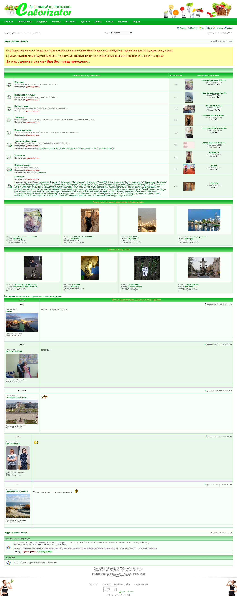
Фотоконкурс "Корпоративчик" (53, 190)
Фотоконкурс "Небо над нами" (53, 184)
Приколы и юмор (22, 165)
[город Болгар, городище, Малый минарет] (189, 102)
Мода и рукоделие (23, 130)
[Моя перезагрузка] (18, 469)
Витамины (70, 21)
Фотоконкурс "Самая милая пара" (28, 196)
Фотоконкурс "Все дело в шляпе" (141, 190)
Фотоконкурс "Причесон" (73, 188)
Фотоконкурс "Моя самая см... (25, 286)
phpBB (106, 574)
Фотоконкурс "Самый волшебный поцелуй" (89, 192)
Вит (202, 28)
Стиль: (107, 33)
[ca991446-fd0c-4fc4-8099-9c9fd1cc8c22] (189, 125)
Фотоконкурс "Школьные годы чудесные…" (44, 188)
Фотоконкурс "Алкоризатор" (46, 194)
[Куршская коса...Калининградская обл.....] (18, 517)
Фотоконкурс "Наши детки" (85, 186)
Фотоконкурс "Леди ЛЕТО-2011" (27, 190)
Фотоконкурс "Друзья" (106, 186)
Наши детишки (21, 106)
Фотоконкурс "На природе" (156, 182)
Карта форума (141, 584)
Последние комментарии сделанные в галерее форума (32, 296)
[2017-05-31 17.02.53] (22, 377)
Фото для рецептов (85, 148)
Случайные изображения (118, 250)
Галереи (182, 28)
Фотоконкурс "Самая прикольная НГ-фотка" (143, 194)
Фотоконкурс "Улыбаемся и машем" (58, 186)
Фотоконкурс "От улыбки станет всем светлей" (107, 190)
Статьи (109, 21)
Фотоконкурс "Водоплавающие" (146, 188)
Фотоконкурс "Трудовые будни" (27, 184)
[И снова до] (189, 162)
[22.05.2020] (189, 190)
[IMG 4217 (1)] (147, 231)
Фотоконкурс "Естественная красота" (128, 182)
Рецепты (56, 21)
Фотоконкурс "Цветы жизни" (92, 194)
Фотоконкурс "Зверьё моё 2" (96, 188)
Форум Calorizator (12, 41)
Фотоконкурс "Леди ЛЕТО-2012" (99, 182)
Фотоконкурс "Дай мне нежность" (129, 186)
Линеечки (123, 21)
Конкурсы (19, 177)
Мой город (19, 82)
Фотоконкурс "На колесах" (69, 194)
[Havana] (22, 331)
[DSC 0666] (90, 279)
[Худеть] (189, 173)
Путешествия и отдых (24, 95)
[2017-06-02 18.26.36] (189, 112)
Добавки (85, 21)
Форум (136, 21)
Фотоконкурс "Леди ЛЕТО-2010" (120, 196)
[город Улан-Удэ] (204, 278)
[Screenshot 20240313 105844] (189, 138)
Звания (229, 28)
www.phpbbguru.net (134, 570)
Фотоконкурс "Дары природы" (73, 182)
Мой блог (194, 28)
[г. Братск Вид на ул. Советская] (22, 423)
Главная (9, 21)
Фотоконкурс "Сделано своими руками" (110, 184)
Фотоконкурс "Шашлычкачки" (121, 188)
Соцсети (106, 584)
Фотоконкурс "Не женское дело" (79, 184)
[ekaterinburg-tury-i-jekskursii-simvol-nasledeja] (204, 230)
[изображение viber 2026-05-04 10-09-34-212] (189, 90)
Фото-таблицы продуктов (104, 148)
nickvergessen (136, 568)
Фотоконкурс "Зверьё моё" (95, 196)
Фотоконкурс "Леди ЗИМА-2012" (140, 184)
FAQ (210, 28)
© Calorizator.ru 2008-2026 (118, 595)
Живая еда (41, 172)
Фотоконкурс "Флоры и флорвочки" (56, 192)
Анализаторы (25, 21)
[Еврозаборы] (147, 279)
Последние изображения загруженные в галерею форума (118, 202)
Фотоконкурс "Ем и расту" (49, 182)
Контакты (93, 584)
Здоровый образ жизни (25, 141)
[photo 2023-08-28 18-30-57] (189, 148)
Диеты (98, 21)
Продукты (41, 21)
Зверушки (19, 117)
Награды (219, 28)
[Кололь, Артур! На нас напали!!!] (33, 279)
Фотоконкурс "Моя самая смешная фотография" (63, 196)
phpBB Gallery (111, 568)
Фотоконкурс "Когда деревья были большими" (127, 192)
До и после (19, 155)
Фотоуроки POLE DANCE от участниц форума (58, 148)
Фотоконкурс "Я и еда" (114, 194)
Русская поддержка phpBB (118, 576)
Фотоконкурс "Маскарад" (77, 190)
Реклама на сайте (122, 584)
